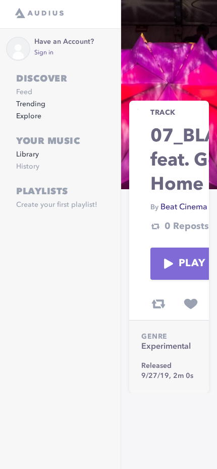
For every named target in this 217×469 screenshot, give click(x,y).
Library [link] (27, 154)
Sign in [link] (43, 53)
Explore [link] (28, 116)
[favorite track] (191, 304)
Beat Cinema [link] (183, 207)
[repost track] (158, 304)
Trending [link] (30, 104)
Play (192, 264)
